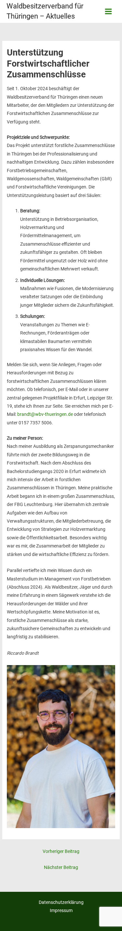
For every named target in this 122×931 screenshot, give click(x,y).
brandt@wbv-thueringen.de (45, 414)
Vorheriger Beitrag (61, 851)
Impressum (61, 910)
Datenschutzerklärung (61, 902)
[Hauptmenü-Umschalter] (108, 11)
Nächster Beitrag (61, 867)
